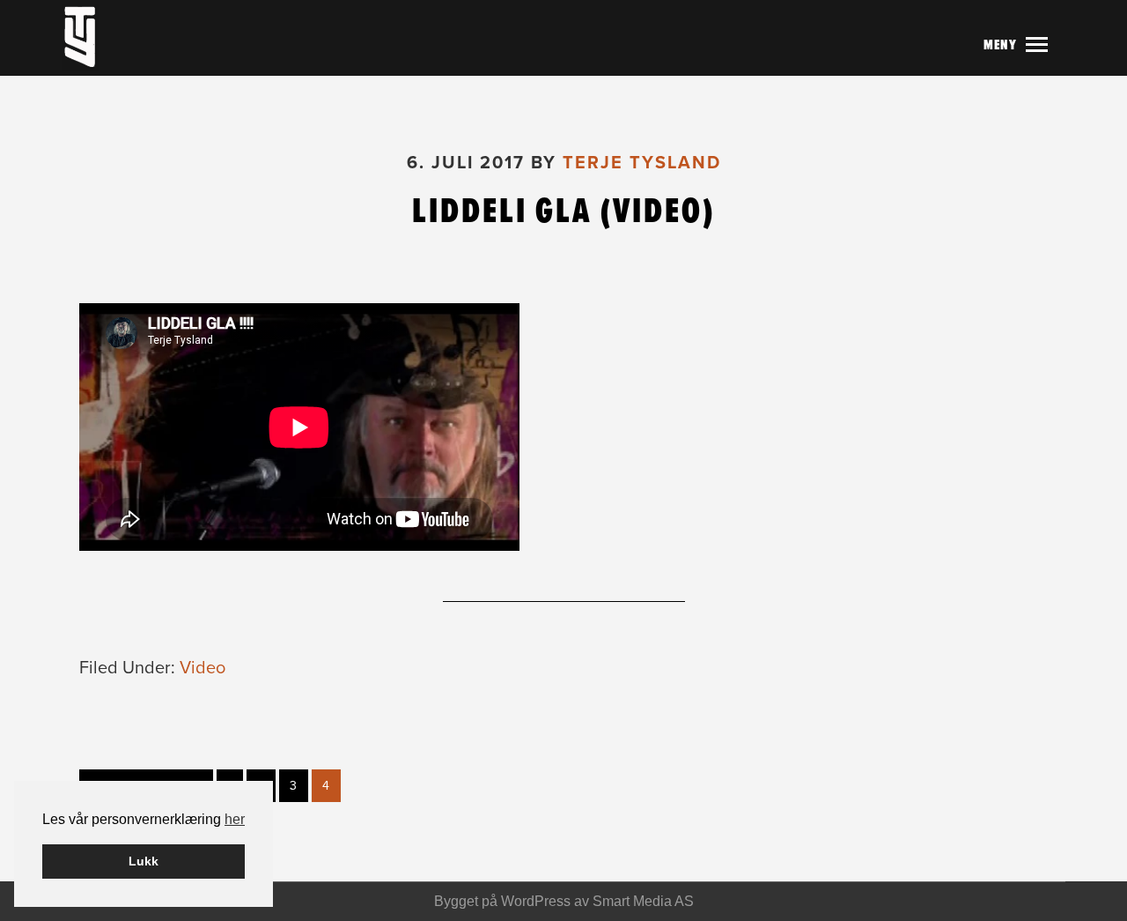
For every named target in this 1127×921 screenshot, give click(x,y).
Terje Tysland (119, 37)
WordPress (536, 901)
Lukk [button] (143, 861)
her (235, 819)
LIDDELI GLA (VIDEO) (564, 211)
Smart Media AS (643, 901)
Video (202, 668)
